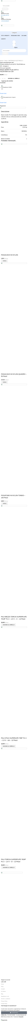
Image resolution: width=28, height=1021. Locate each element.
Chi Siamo (3, 991)
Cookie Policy (4, 1003)
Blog (2, 993)
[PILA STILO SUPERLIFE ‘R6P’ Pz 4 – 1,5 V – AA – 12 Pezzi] (14, 679)
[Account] (14, 41)
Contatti (3, 989)
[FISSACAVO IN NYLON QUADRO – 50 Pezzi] (14, 315)
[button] (8, 624)
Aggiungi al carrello (13, 78)
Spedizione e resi (5, 996)
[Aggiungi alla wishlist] (3, 252)
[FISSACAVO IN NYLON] (14, 196)
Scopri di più (3, 93)
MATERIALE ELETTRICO (15, 60)
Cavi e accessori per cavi (7, 62)
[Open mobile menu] (14, 23)
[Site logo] (8, 2)
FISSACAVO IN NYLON (9, 255)
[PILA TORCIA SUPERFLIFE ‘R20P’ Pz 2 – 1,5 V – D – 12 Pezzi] (14, 801)
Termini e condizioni (5, 998)
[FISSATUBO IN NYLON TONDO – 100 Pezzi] (14, 437)
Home (1, 60)
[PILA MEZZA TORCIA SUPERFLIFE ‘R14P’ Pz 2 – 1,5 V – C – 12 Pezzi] (14, 558)
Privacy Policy (4, 1001)
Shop (6, 60)
